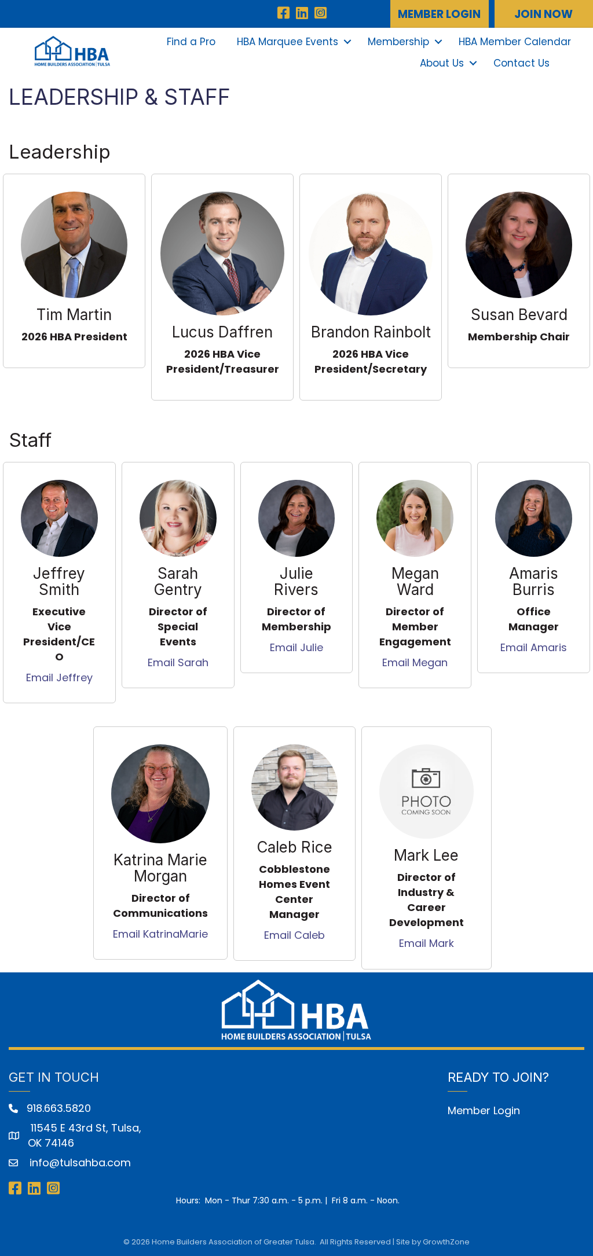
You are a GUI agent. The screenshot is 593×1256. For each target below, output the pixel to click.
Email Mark (426, 943)
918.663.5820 (59, 1108)
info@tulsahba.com (79, 1162)
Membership (398, 42)
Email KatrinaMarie (160, 934)
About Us (442, 63)
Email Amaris (533, 647)
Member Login (484, 1110)
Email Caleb (294, 935)
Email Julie (296, 647)
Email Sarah (178, 662)
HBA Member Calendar (515, 42)
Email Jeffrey (59, 677)
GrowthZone (446, 1241)
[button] (439, 14)
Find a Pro (191, 42)
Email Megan (415, 662)
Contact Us (521, 63)
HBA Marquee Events (287, 42)
